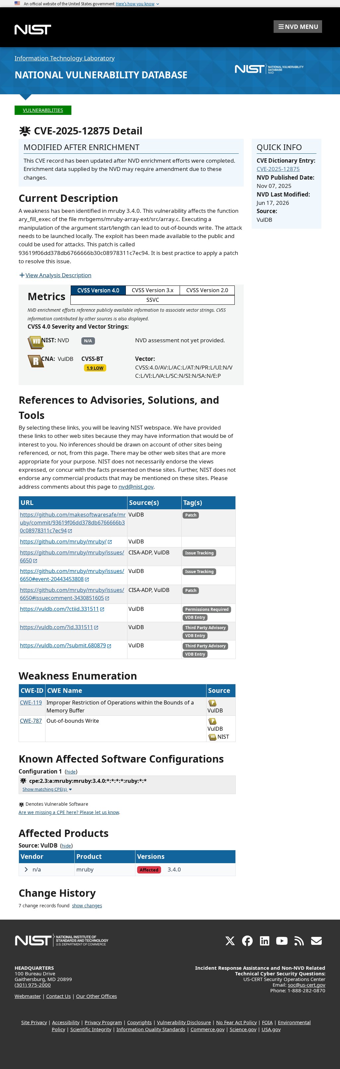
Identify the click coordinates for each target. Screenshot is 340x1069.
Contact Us (58, 996)
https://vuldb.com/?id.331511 (56, 627)
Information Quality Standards (151, 1029)
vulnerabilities (43, 110)
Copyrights (139, 1022)
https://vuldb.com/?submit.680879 (63, 645)
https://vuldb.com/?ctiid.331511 (59, 609)
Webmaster (28, 996)
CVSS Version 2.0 (207, 290)
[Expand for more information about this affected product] (26, 869)
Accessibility (65, 1022)
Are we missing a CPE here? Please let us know (69, 812)
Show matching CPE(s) (45, 789)
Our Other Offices (96, 996)
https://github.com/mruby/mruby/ (63, 541)
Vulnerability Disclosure (184, 1022)
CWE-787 (31, 720)
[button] (298, 26)
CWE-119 (31, 702)
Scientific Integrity (90, 1029)
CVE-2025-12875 (278, 169)
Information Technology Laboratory (65, 58)
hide (71, 772)
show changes (87, 906)
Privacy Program (103, 1022)
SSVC (152, 299)
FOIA (267, 1022)
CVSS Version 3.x (152, 290)
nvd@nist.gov (136, 486)
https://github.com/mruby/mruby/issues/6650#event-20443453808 (72, 575)
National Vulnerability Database (101, 74)
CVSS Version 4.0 (98, 290)
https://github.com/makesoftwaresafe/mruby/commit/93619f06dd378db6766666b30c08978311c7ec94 (73, 522)
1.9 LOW (95, 368)
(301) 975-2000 (33, 984)
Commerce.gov (207, 1029)
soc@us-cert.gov (306, 984)
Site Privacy (34, 1022)
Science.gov (243, 1029)
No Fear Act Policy (236, 1022)
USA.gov (271, 1029)
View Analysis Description (58, 275)
